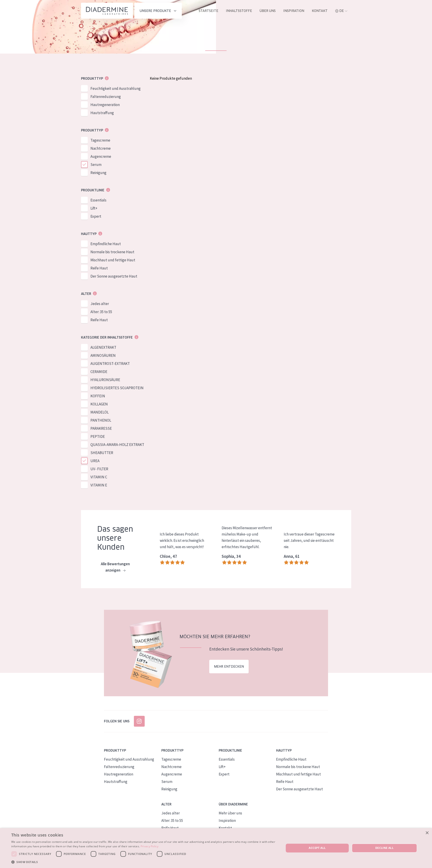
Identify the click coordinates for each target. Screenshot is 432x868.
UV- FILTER (99, 468)
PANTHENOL (100, 420)
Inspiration (293, 11)
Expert (95, 216)
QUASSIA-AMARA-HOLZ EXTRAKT (117, 444)
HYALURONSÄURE (105, 379)
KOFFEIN (97, 395)
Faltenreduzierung (105, 96)
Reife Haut (99, 268)
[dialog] (216, 848)
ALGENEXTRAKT (103, 347)
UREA (94, 460)
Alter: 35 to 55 (101, 311)
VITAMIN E (98, 485)
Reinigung (98, 172)
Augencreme (100, 156)
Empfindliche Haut (105, 243)
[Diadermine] (107, 11)
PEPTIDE (97, 436)
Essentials (98, 200)
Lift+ (93, 208)
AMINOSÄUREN (103, 355)
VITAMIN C (98, 477)
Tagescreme (100, 140)
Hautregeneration (105, 104)
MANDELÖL (99, 412)
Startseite (208, 11)
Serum (95, 164)
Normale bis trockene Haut (112, 251)
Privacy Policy (149, 846)
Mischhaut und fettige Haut (112, 260)
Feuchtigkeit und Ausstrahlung (115, 88)
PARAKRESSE (101, 428)
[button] (143, 862)
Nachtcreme (100, 148)
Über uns (268, 11)
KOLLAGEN (99, 404)
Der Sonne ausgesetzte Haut (113, 276)
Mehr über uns (230, 813)
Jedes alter (99, 303)
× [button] (427, 833)
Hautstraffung (102, 112)
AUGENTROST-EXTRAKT (110, 363)
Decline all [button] (384, 848)
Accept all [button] (317, 848)
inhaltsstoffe (239, 11)
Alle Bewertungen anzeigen (115, 567)
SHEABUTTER (101, 452)
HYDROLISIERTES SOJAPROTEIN (117, 387)
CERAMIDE (98, 371)
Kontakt (320, 11)
